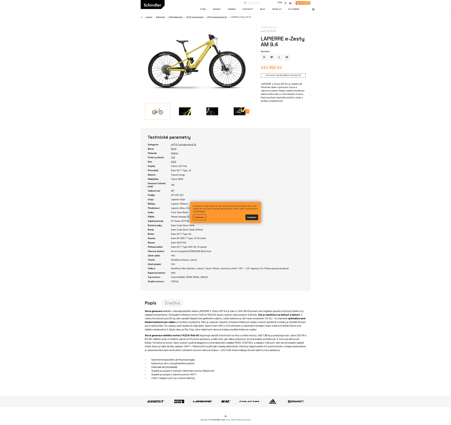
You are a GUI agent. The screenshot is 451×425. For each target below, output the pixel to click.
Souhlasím (251, 217)
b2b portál (304, 3)
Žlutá (173, 148)
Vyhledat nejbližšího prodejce (283, 75)
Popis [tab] (150, 303)
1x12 (173, 157)
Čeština (291, 3)
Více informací (199, 211)
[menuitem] (203, 9)
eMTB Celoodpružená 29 (183, 144)
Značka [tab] (172, 303)
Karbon (174, 153)
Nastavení (199, 217)
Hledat (280, 2)
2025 (173, 161)
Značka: (269, 27)
